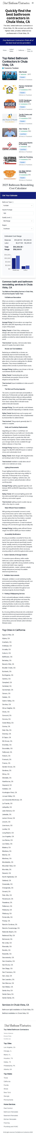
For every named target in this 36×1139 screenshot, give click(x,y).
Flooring (7, 1123)
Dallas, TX (7, 1062)
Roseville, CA (6, 954)
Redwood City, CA (8, 935)
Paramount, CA (7, 899)
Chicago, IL (8, 1051)
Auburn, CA (6, 653)
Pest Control (8, 1108)
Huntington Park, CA (9, 792)
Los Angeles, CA (8, 836)
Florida (6, 1085)
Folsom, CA (6, 756)
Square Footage (7, 210)
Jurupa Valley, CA (8, 796)
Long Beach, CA (8, 833)
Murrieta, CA (6, 869)
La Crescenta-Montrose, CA (12, 800)
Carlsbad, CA (6, 686)
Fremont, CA (6, 759)
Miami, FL (7, 1055)
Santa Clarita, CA (8, 998)
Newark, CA (6, 873)
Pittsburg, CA (7, 913)
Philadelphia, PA (9, 1066)
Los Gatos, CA (7, 844)
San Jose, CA (7, 976)
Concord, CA (6, 715)
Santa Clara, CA (7, 994)
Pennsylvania (8, 1100)
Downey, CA (6, 734)
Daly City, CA (6, 730)
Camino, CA (6, 679)
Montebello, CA (7, 862)
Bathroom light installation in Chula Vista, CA (17, 1009)
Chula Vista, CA (29, 50)
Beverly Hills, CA (8, 664)
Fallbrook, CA (7, 752)
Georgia (6, 1096)
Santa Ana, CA (7, 990)
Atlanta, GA (8, 1069)
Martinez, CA (6, 858)
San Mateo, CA (7, 987)
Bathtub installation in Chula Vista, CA (15, 1013)
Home (5, 50)
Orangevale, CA (7, 888)
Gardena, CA (6, 770)
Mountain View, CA (9, 866)
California (21, 50)
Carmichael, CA (7, 690)
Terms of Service (8, 1033)
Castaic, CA (6, 697)
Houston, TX (8, 1058)
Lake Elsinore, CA (8, 811)
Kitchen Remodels (10, 1119)
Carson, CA (6, 693)
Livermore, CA (7, 825)
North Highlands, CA (9, 877)
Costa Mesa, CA (7, 723)
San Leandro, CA (8, 979)
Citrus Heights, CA (8, 708)
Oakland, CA (6, 880)
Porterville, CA (7, 917)
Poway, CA (6, 921)
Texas (6, 1078)
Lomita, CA (6, 829)
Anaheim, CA (6, 642)
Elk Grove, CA (7, 741)
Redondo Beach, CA (9, 932)
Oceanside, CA (7, 884)
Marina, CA (6, 855)
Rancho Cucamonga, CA (11, 928)
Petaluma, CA (7, 910)
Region (4, 225)
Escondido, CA (7, 748)
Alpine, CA (6, 638)
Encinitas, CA (6, 745)
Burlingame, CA (7, 675)
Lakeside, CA (6, 814)
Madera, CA (6, 847)
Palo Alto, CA (7, 895)
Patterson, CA (7, 906)
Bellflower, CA (7, 657)
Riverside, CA (7, 946)
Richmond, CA (7, 939)
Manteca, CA (6, 851)
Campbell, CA (7, 682)
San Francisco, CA (8, 972)
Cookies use (7, 1039)
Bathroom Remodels (11, 1112)
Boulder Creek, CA (8, 668)
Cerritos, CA (6, 704)
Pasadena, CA (7, 902)
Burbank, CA (6, 671)
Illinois (6, 1089)
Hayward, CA (7, 785)
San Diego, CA (7, 968)
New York (7, 1092)
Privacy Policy (7, 1036)
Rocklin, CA (6, 950)
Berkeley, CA (6, 660)
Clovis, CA (5, 712)
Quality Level (6, 217)
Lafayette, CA (7, 807)
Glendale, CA (6, 778)
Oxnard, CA (6, 891)
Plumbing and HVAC (11, 1126)
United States (11, 50)
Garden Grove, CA (8, 767)
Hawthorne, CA (7, 781)
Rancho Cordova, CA (9, 924)
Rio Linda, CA (7, 943)
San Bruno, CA (7, 965)
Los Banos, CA (7, 840)
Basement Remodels (11, 1115)
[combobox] (18, 205)
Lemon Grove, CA (8, 818)
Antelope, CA (7, 646)
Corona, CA (6, 719)
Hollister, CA (6, 789)
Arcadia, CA (6, 649)
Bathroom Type (7, 202)
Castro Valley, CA (8, 701)
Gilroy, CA (5, 774)
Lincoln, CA (6, 822)
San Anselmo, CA (8, 961)
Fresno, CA (6, 763)
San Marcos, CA (8, 983)
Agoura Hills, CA (8, 635)
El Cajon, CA (6, 737)
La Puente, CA (7, 803)
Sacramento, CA (8, 957)
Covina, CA (6, 726)
